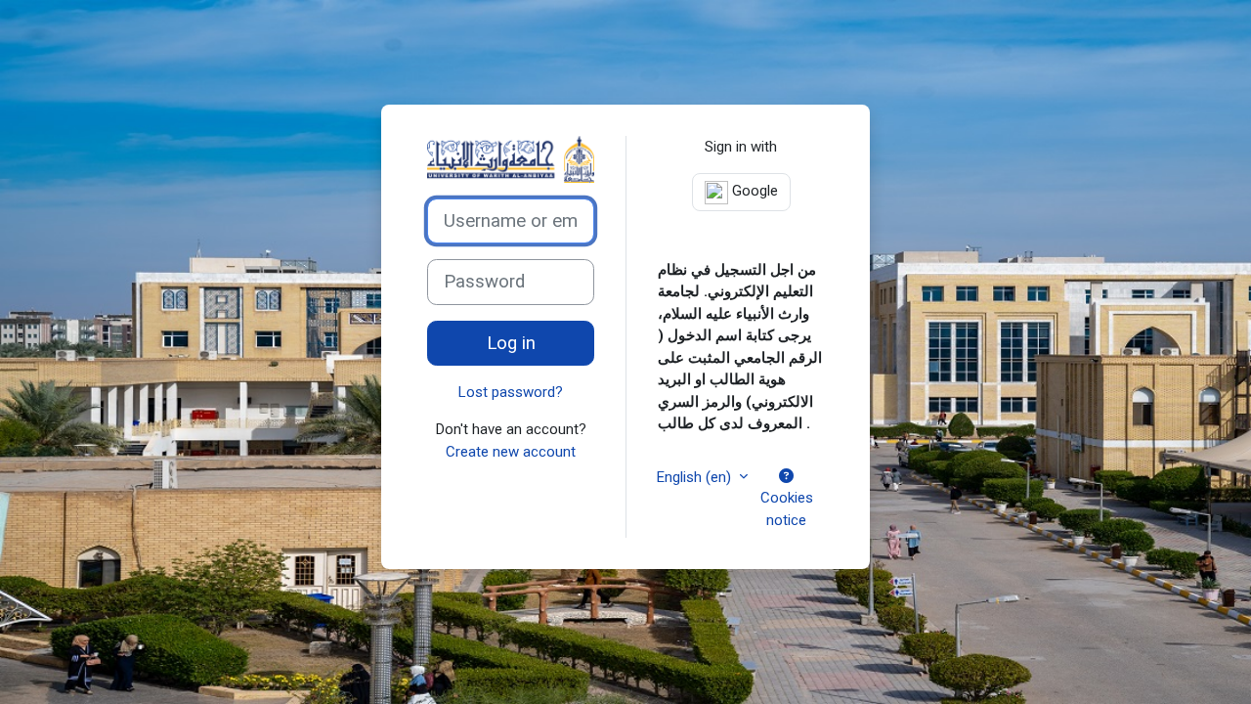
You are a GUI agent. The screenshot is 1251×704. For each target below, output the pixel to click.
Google (753, 190)
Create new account (511, 452)
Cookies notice (786, 509)
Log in (511, 343)
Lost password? (510, 392)
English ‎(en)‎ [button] (696, 477)
